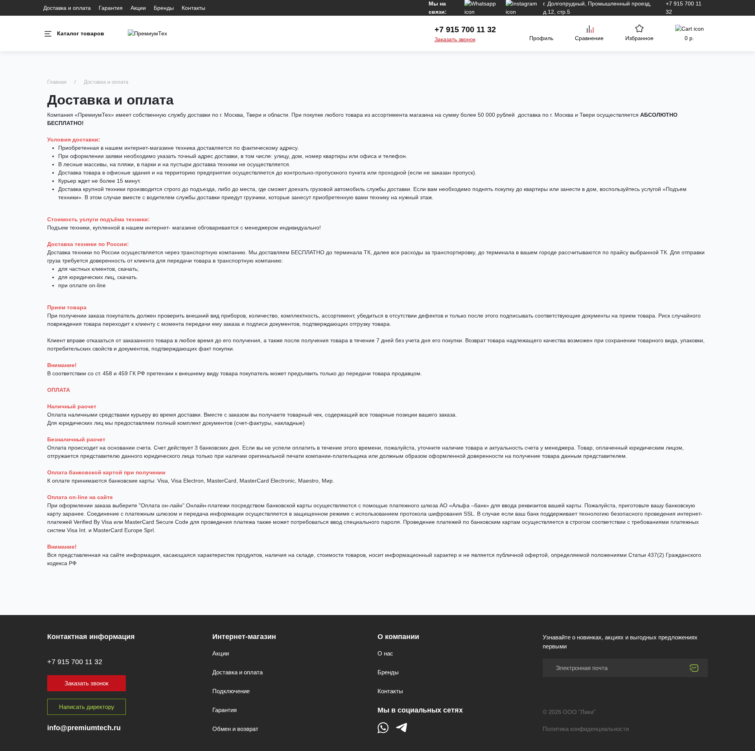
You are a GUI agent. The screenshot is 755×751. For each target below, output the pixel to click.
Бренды (164, 8)
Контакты (193, 8)
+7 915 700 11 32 (465, 29)
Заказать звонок (455, 39)
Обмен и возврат (235, 728)
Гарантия (111, 8)
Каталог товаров (80, 33)
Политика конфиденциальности (586, 728)
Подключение (231, 691)
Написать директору (86, 706)
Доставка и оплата (67, 8)
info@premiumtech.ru (84, 728)
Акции (138, 8)
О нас (385, 653)
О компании (398, 637)
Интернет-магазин (244, 637)
